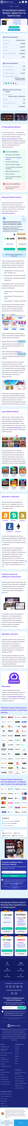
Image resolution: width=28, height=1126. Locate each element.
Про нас (3, 1044)
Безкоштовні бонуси (5, 1072)
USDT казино (4, 1101)
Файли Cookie (4, 1055)
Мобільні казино (19, 1085)
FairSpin (17, 1058)
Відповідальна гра (5, 1046)
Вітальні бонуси (4, 1079)
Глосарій (3, 1064)
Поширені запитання (6, 1066)
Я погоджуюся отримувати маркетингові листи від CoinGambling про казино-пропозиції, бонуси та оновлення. (14, 881)
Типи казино (18, 1070)
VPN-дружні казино (19, 1078)
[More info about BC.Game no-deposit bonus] (14, 234)
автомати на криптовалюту (10, 139)
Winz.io (16, 1063)
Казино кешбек (4, 1077)
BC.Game (17, 1046)
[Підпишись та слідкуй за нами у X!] (14, 986)
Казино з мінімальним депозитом (20, 1073)
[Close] (26, 1109)
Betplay (17, 1056)
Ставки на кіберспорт (6, 1096)
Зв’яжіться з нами (5, 1061)
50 (16, 256)
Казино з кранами (19, 1081)
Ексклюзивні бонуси (5, 1081)
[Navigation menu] (25, 1)
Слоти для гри (4, 1105)
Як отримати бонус (5, 1084)
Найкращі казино (19, 1044)
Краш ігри (3, 1103)
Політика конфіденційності (5, 1058)
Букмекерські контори (6, 1094)
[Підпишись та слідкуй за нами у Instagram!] (10, 986)
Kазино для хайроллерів (21, 1083)
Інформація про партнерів (4, 1049)
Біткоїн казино (4, 1098)
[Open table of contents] (26, 561)
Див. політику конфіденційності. (16, 883)
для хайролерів (17, 351)
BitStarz (17, 1054)
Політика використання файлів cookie (7, 1122)
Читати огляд (8, 932)
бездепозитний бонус (8, 213)
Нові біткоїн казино (19, 1088)
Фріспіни (3, 1074)
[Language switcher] (19, 1)
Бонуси (2, 1070)
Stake (16, 1061)
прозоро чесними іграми (14, 427)
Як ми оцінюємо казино (6, 1053)
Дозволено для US (8, 833)
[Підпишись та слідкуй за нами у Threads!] (21, 986)
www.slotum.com (20, 40)
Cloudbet (17, 1049)
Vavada (16, 1051)
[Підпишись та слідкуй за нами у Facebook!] (7, 986)
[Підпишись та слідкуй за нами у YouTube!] (17, 986)
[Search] (22, 1)
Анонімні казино (19, 1076)
